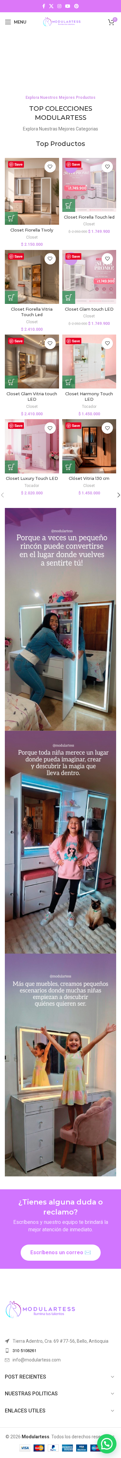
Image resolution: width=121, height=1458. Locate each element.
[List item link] (60, 1350)
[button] (11, 218)
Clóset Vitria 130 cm (89, 478)
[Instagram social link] (59, 6)
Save (19, 164)
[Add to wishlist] (50, 166)
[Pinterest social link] (76, 6)
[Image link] (40, 1309)
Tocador (89, 406)
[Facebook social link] (43, 6)
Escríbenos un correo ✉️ (60, 1252)
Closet (32, 237)
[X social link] (51, 6)
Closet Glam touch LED (89, 309)
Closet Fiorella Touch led (89, 217)
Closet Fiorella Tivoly (31, 230)
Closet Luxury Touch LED (32, 478)
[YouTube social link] (67, 6)
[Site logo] (62, 21)
